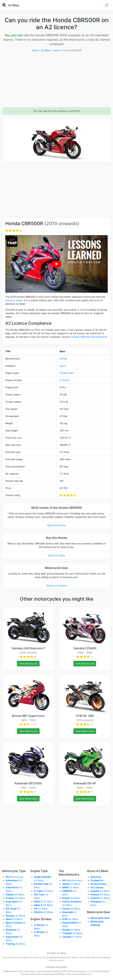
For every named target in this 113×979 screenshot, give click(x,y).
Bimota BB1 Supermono (28, 716)
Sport (57, 50)
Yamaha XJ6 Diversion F (28, 648)
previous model (14, 300)
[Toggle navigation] (106, 5)
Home (35, 50)
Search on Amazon (56, 585)
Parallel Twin (67, 372)
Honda (63, 358)
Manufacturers (72, 880)
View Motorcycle (28, 663)
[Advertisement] (56, 79)
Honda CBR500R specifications (88, 336)
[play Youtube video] (56, 264)
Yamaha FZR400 (84, 648)
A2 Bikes (46, 50)
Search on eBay (56, 555)
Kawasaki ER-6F (84, 783)
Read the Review (56, 525)
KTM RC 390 (85, 716)
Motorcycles (14, 876)
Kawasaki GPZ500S (28, 783)
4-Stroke (64, 380)
